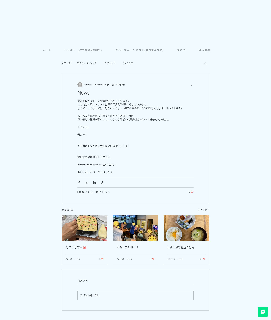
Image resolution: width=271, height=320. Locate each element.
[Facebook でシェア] (78, 182)
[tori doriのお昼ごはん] (186, 228)
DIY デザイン (109, 63)
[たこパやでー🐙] (84, 228)
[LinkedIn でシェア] (94, 182)
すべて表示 (203, 209)
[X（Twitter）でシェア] (86, 182)
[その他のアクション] (192, 85)
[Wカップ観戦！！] (135, 228)
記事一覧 (66, 63)
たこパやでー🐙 (76, 247)
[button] (205, 63)
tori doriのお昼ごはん (181, 247)
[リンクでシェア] (102, 182)
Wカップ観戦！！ (128, 247)
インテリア (127, 63)
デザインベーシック (87, 63)
